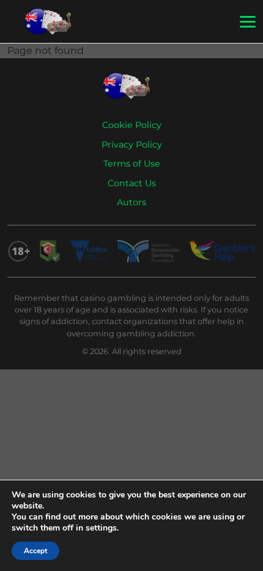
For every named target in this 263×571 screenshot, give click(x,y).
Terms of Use (131, 163)
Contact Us (132, 183)
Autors (131, 202)
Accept (35, 551)
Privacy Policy (132, 144)
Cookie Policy (131, 124)
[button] (248, 22)
